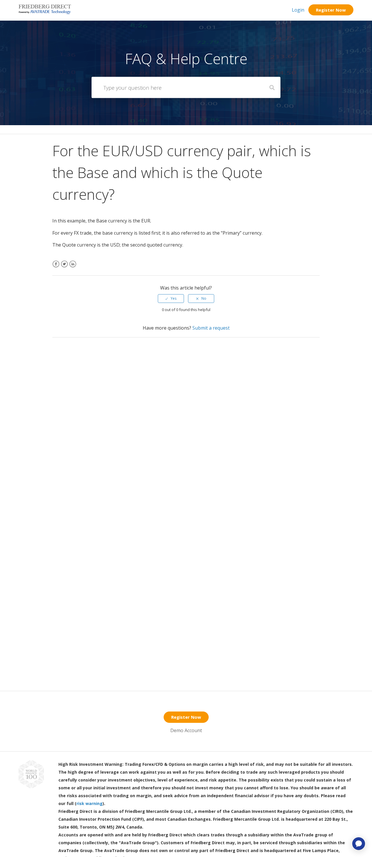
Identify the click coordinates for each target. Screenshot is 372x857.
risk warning (89, 803)
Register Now (331, 10)
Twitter (64, 267)
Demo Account (186, 730)
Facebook (56, 267)
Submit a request (211, 328)
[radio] (171, 298)
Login (298, 10)
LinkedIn (72, 267)
